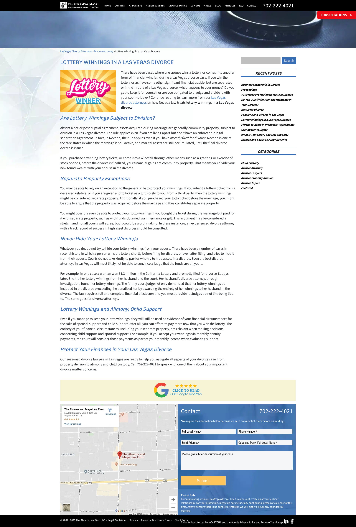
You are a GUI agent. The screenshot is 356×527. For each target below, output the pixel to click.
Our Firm (120, 5)
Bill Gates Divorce (252, 109)
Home (107, 5)
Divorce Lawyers (251, 173)
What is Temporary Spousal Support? (264, 135)
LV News (195, 5)
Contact (252, 5)
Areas (207, 5)
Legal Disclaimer (117, 520)
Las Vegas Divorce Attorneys (76, 51)
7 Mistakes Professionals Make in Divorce (267, 94)
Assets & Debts (155, 5)
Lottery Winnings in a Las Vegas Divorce (266, 120)
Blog (218, 5)
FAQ (241, 5)
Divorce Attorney (103, 51)
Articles (230, 5)
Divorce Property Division (257, 178)
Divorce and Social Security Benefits (264, 140)
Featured (247, 188)
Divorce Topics (178, 5)
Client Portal (181, 520)
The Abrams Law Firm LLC (90, 520)
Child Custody (250, 163)
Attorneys (135, 5)
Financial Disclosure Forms (156, 520)
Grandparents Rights (254, 130)
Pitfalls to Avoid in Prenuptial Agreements (267, 125)
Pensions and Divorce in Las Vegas (262, 114)
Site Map (134, 520)
